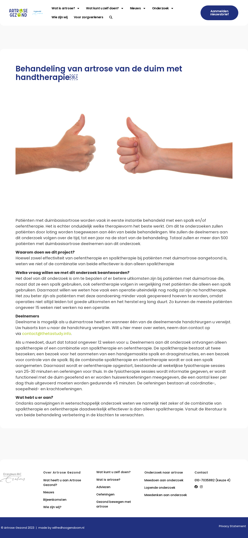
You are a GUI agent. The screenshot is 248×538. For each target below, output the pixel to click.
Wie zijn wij (59, 17)
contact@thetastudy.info (46, 333)
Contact (201, 472)
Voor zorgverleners (88, 17)
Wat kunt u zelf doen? (102, 8)
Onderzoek (160, 8)
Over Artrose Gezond (62, 472)
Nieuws (135, 8)
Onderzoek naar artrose (163, 472)
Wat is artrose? (63, 8)
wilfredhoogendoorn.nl (68, 528)
